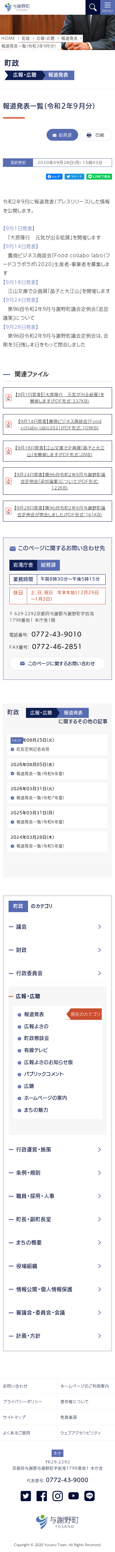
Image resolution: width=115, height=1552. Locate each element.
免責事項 (68, 1417)
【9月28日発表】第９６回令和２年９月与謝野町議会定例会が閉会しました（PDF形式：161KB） (60, 510)
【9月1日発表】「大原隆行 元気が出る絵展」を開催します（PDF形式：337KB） (59, 397)
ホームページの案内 (45, 1097)
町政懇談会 (36, 1038)
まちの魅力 (36, 1110)
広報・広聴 (46, 38)
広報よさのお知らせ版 (48, 1062)
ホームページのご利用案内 (84, 1386)
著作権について (74, 1402)
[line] (89, 1495)
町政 (26, 38)
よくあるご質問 (16, 1433)
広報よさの (36, 1026)
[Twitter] (26, 1495)
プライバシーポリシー (22, 1402)
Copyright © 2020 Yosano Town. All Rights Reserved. (57, 1544)
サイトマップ (14, 1417)
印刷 (100, 135)
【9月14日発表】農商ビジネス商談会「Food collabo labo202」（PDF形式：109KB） (59, 424)
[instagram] (57, 1495)
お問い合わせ (15, 1386)
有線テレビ (36, 1050)
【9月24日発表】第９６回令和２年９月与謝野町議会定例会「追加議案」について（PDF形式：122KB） (60, 481)
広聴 (29, 1086)
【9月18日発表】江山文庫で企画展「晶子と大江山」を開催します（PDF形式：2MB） (60, 450)
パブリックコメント (44, 1074)
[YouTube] (73, 1495)
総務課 (65, 135)
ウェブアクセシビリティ (80, 1433)
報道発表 (69, 38)
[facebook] (41, 1495)
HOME (8, 38)
